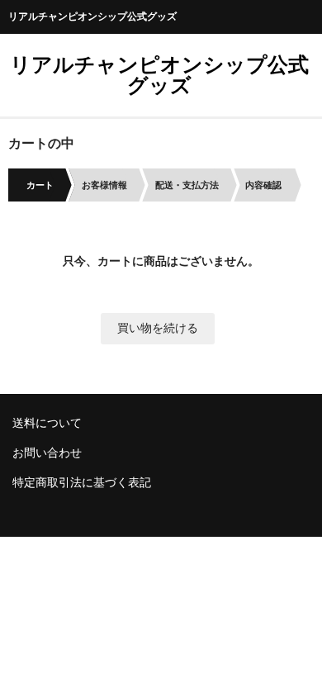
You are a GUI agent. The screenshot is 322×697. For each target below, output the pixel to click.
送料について (47, 422)
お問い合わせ (47, 452)
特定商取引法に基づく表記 (81, 482)
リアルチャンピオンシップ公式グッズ (159, 75)
